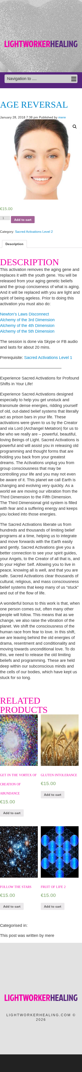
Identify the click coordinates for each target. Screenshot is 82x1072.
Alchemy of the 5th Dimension (27, 331)
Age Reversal (34, 104)
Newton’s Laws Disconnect (24, 314)
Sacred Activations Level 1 (48, 357)
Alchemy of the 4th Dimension (27, 325)
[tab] (14, 244)
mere (62, 117)
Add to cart (22, 220)
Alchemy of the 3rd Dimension (27, 320)
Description (14, 244)
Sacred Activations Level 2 (34, 231)
